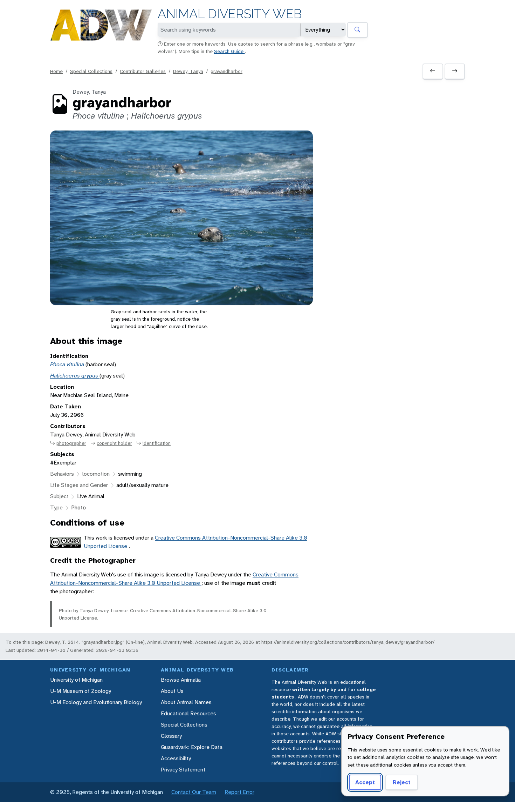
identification (157, 443)
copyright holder (114, 443)
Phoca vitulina (67, 364)
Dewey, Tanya (188, 71)
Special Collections (91, 71)
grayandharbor (226, 71)
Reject (402, 782)
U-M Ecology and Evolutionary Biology (96, 702)
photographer (71, 443)
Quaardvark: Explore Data (191, 747)
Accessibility (176, 758)
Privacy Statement (183, 769)
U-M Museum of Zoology (80, 691)
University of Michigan (76, 679)
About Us (172, 691)
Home (56, 71)
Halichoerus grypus (74, 375)
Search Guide (229, 51)
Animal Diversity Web (230, 13)
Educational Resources (188, 713)
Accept (365, 782)
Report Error (239, 792)
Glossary (171, 736)
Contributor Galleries (143, 71)
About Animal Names (186, 702)
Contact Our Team (193, 792)
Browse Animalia (181, 679)
